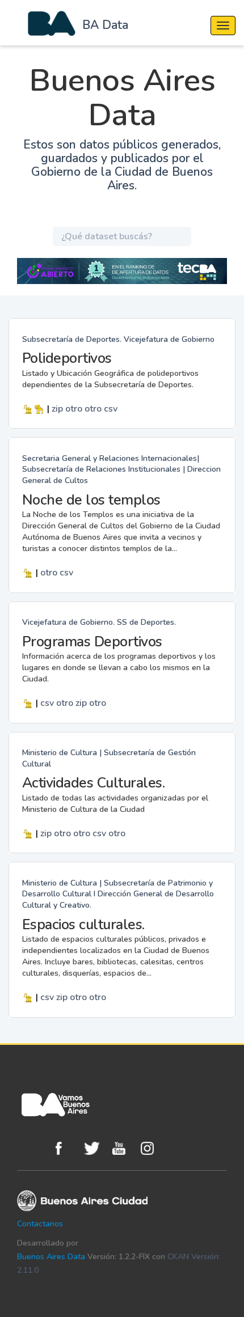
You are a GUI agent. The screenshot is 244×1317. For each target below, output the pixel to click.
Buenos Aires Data (51, 1256)
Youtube (123, 1148)
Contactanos (40, 1223)
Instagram (152, 1148)
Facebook (67, 1148)
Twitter (95, 1148)
